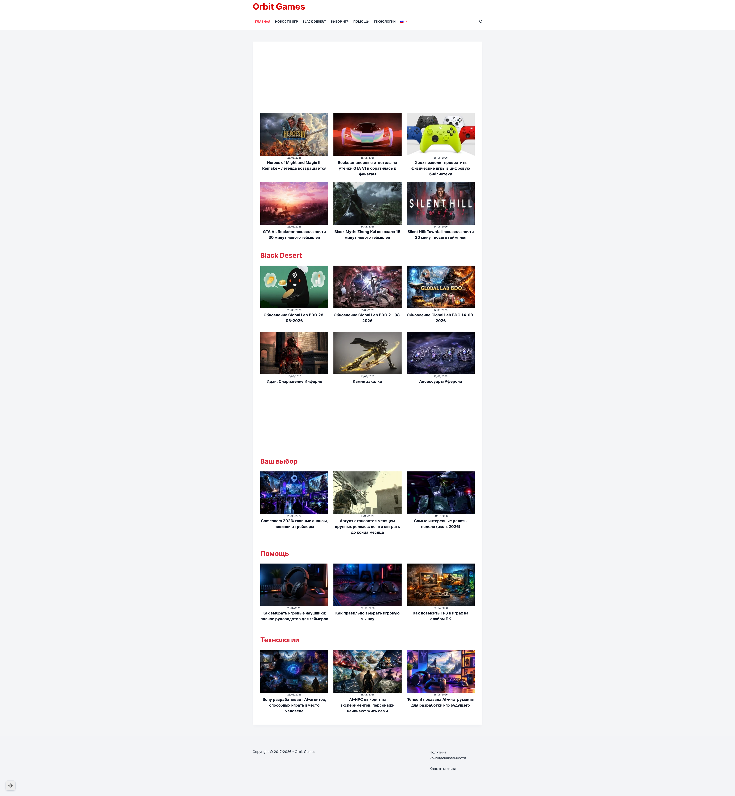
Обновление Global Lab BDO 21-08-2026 (367, 318)
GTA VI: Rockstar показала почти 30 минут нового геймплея (294, 234)
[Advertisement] (367, 81)
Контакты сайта (443, 769)
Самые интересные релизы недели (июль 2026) (440, 524)
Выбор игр (340, 21)
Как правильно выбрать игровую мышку (367, 616)
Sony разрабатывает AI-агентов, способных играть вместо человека (294, 705)
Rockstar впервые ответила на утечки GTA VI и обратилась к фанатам (367, 168)
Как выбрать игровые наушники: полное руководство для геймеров (294, 616)
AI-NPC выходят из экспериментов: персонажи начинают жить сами (367, 705)
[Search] (480, 21)
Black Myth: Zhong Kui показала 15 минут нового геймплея (367, 234)
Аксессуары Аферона (440, 381)
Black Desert (314, 21)
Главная (262, 21)
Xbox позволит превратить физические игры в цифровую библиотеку (440, 168)
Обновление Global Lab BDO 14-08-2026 (441, 318)
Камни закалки (367, 381)
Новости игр (286, 21)
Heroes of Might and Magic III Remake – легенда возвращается (294, 165)
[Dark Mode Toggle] (10, 785)
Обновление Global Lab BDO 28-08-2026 (294, 318)
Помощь (361, 21)
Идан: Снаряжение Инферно (294, 381)
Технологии (385, 21)
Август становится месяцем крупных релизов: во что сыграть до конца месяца (367, 527)
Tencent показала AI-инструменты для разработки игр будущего (440, 702)
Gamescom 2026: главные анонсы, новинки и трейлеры (294, 524)
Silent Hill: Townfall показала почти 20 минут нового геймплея (441, 234)
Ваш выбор (279, 461)
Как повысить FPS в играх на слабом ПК (441, 616)
